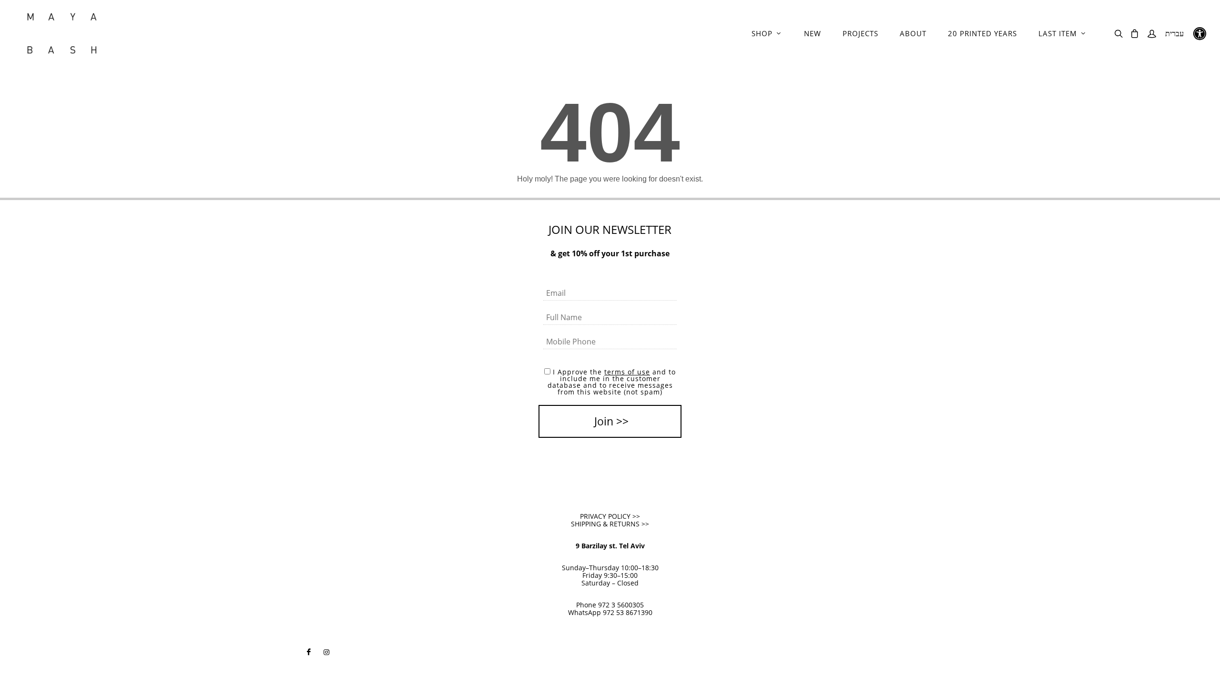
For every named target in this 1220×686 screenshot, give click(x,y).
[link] (62, 33)
